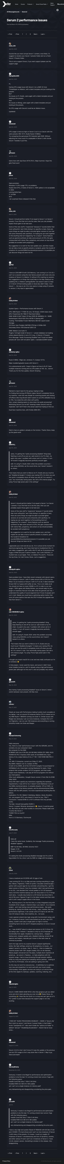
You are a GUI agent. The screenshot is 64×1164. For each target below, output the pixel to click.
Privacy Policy (6, 1161)
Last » (43, 34)
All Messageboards (13, 12)
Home (16, 4)
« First (10, 34)
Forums (23, 4)
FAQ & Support (52, 4)
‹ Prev (17, 34)
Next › (36, 34)
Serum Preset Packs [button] (41, 4)
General (24, 12)
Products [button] (29, 4)
